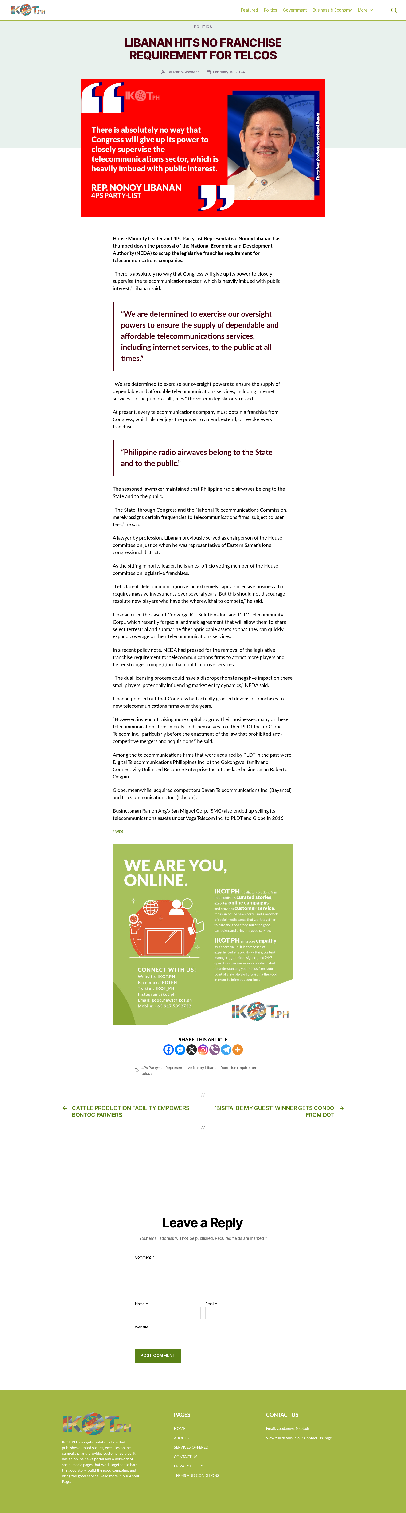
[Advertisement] (203, 1180)
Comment (144, 1257)
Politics (270, 10)
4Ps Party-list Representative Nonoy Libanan (179, 1067)
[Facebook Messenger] (180, 1049)
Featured (249, 10)
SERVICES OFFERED (191, 1447)
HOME (179, 1428)
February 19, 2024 (229, 72)
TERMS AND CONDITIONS (196, 1475)
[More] (237, 1049)
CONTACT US (185, 1457)
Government (295, 10)
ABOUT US (183, 1438)
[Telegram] (226, 1049)
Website (141, 1327)
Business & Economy (332, 10)
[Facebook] (168, 1049)
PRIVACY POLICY (188, 1466)
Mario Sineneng (186, 72)
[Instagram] (203, 1049)
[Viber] (214, 1049)
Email (211, 1304)
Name (141, 1304)
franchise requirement (239, 1067)
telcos (146, 1073)
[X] (191, 1049)
